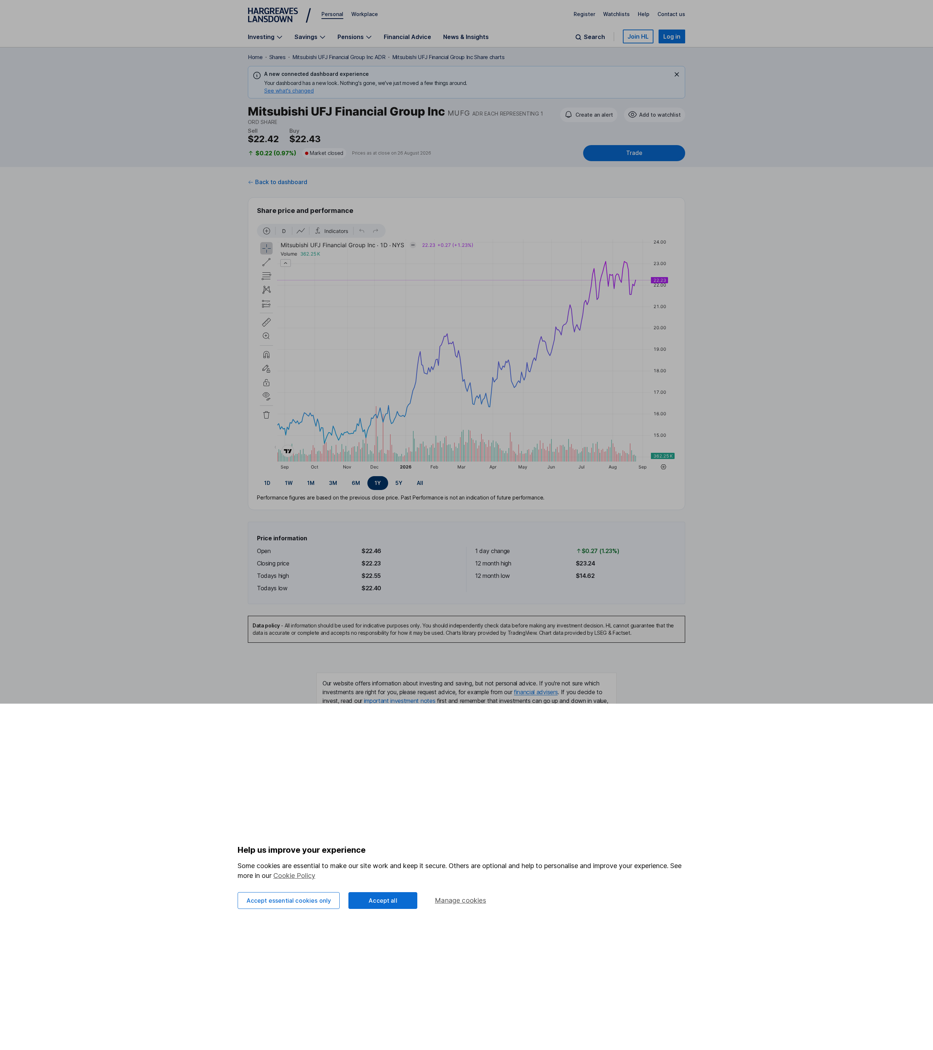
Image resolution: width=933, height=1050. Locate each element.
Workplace (364, 14)
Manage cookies (460, 900)
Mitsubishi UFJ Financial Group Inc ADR (339, 57)
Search (594, 37)
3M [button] (333, 483)
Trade (634, 152)
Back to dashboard (281, 182)
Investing (261, 37)
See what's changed (289, 91)
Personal (332, 14)
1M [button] (311, 483)
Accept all (382, 900)
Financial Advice (407, 36)
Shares (277, 57)
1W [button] (289, 483)
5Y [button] (398, 483)
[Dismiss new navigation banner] (676, 74)
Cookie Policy (294, 875)
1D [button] (267, 483)
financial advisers (536, 692)
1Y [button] (378, 483)
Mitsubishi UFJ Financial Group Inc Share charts (448, 57)
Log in (671, 36)
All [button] (420, 483)
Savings (305, 37)
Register (584, 14)
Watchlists (616, 14)
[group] (466, 483)
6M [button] (356, 483)
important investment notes (400, 700)
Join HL (638, 36)
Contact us (671, 14)
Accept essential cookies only (288, 900)
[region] (466, 348)
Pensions (350, 37)
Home (255, 57)
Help (643, 14)
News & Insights (466, 36)
